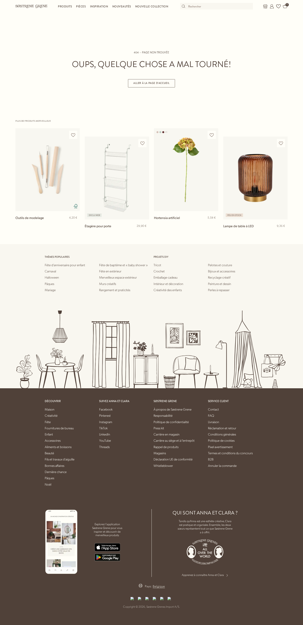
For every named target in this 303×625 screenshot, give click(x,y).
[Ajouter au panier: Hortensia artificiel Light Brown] (213, 224)
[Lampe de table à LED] (255, 178)
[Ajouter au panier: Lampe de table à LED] (282, 233)
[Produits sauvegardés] (278, 6)
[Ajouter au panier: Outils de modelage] (74, 224)
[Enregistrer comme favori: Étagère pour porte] (142, 143)
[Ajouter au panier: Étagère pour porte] (144, 233)
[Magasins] (265, 6)
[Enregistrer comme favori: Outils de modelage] (73, 135)
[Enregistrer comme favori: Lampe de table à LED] (281, 143)
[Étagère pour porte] (117, 178)
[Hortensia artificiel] (186, 169)
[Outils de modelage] (47, 169)
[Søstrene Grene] (31, 6)
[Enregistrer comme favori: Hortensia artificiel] (212, 135)
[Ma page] (271, 6)
